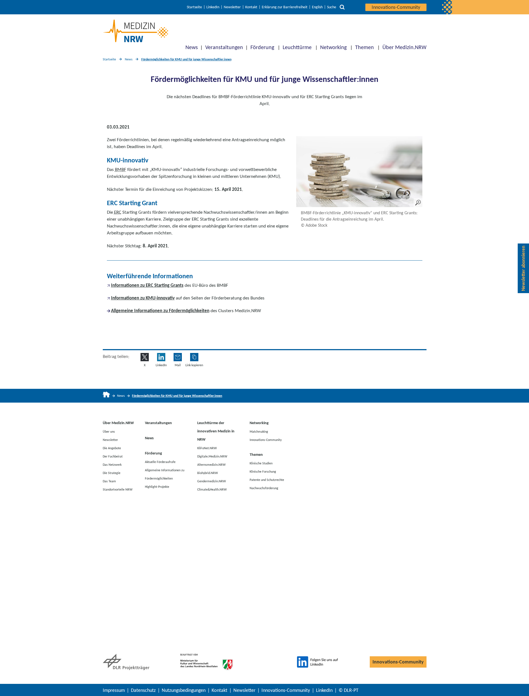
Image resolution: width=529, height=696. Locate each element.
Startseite (194, 7)
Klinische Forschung (263, 471)
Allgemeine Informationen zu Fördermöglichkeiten (160, 311)
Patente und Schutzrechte (267, 479)
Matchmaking (259, 431)
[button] (194, 357)
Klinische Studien (261, 463)
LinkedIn (212, 7)
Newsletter (232, 7)
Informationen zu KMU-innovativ (143, 298)
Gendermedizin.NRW (211, 481)
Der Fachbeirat (113, 456)
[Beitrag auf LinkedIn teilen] (161, 357)
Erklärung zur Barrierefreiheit (284, 7)
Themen (364, 47)
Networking (333, 47)
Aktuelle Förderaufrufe (160, 462)
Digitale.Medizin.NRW (212, 456)
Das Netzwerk (112, 464)
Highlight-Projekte (157, 486)
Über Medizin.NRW (404, 47)
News (191, 47)
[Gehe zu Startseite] (106, 396)
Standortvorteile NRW (118, 489)
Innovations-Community (396, 7)
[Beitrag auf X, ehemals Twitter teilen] (145, 357)
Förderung (262, 47)
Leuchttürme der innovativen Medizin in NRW (215, 431)
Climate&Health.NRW (212, 489)
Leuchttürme (297, 47)
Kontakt (251, 7)
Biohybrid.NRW (207, 473)
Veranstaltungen (224, 47)
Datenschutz (143, 690)
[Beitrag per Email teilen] (178, 357)
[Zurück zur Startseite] (135, 31)
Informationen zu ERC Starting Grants (147, 285)
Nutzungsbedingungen (184, 690)
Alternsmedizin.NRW (211, 464)
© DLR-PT (348, 690)
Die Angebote (112, 448)
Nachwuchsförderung (264, 488)
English (317, 7)
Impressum (114, 690)
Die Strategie (111, 473)
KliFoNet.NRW (207, 448)
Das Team (109, 481)
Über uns (109, 431)
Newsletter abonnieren (523, 268)
